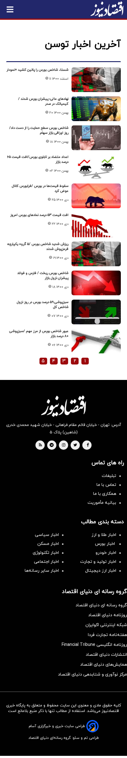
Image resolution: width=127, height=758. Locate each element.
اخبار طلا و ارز (104, 535)
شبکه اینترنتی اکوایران (106, 625)
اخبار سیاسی (47, 535)
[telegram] (52, 445)
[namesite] (107, 9)
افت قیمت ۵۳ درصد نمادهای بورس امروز (39, 215)
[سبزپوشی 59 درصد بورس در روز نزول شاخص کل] (96, 312)
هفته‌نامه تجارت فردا (107, 635)
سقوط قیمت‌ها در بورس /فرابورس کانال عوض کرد (40, 188)
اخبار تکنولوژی (46, 553)
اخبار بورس (105, 544)
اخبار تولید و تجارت (98, 562)
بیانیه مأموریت (102, 503)
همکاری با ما (104, 494)
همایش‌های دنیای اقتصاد (103, 664)
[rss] (40, 445)
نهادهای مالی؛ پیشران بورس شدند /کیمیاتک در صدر (43, 101)
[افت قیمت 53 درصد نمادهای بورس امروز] (96, 225)
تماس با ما (106, 485)
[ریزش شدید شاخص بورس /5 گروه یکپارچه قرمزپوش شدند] (96, 254)
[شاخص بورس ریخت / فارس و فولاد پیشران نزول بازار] (96, 283)
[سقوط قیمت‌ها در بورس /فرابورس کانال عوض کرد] (96, 195)
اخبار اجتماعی (46, 562)
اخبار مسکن (48, 544)
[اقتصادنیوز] (63, 406)
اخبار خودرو (106, 553)
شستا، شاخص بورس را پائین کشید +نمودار (37, 69)
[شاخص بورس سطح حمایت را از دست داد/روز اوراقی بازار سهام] (96, 137)
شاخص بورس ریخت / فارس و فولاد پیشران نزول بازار (42, 275)
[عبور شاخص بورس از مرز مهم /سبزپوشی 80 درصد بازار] (96, 341)
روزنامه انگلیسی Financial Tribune (94, 645)
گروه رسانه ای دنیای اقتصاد (101, 605)
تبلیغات (109, 476)
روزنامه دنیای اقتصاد (107, 615)
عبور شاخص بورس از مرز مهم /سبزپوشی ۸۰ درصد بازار (38, 334)
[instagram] (63, 445)
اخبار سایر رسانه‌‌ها (42, 571)
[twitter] (75, 445)
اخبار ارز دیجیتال (100, 571)
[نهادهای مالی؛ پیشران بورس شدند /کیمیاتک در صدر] (96, 108)
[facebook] (88, 445)
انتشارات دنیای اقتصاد (106, 655)
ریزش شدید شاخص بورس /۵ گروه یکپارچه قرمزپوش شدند (37, 246)
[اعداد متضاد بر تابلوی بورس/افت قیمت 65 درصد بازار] (96, 166)
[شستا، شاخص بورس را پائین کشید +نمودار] (96, 79)
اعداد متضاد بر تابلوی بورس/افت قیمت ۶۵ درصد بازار (37, 159)
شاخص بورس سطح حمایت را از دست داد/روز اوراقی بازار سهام (38, 130)
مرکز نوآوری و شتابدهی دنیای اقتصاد (92, 674)
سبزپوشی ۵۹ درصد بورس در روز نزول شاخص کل (42, 305)
